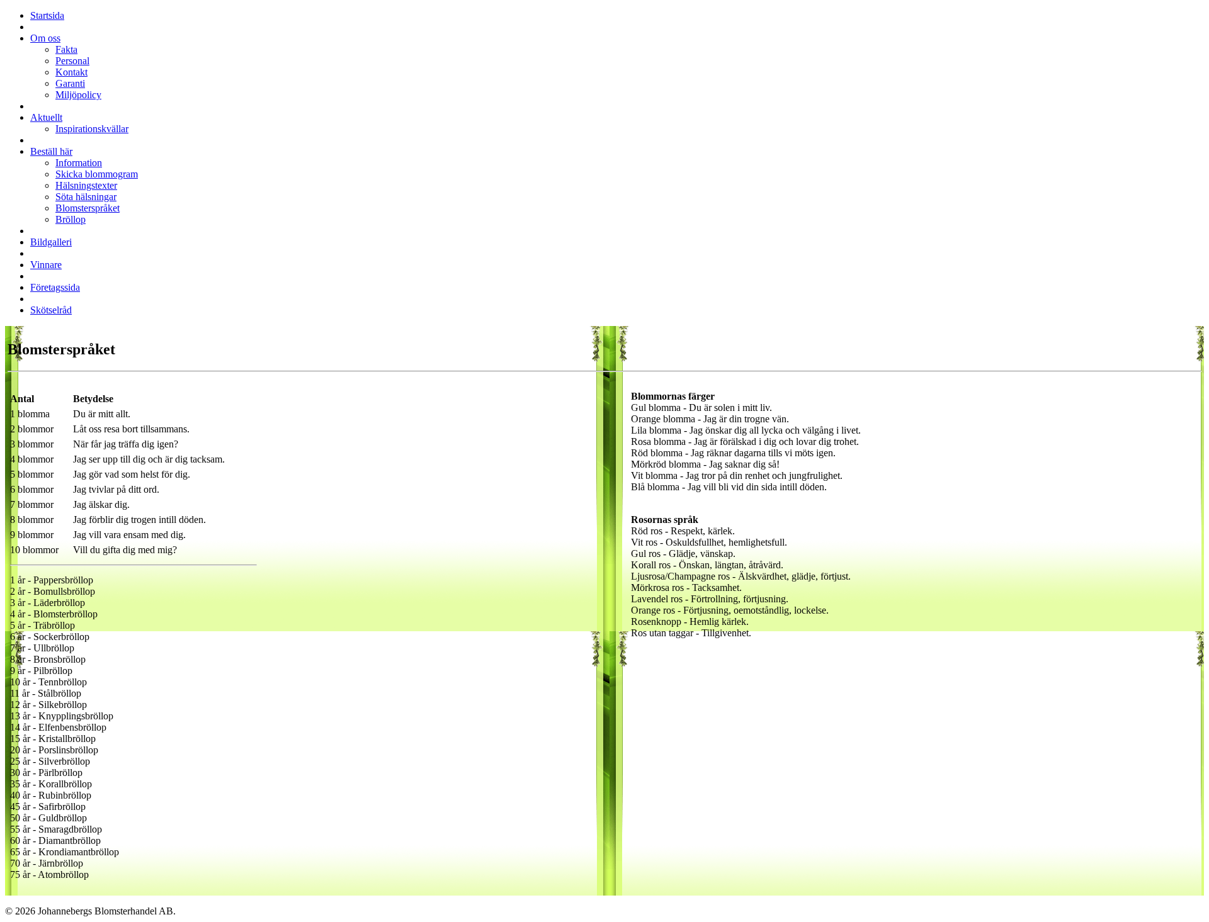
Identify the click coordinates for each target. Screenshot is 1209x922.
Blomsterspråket (87, 208)
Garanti (70, 83)
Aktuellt (46, 117)
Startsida (47, 15)
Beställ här (51, 151)
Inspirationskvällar (91, 128)
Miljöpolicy (78, 94)
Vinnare (46, 264)
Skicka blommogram (96, 174)
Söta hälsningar (85, 196)
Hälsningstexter (86, 185)
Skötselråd (51, 310)
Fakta (66, 49)
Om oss (45, 38)
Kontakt (71, 72)
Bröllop (70, 219)
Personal (72, 60)
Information (78, 162)
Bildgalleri (51, 242)
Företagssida (55, 287)
